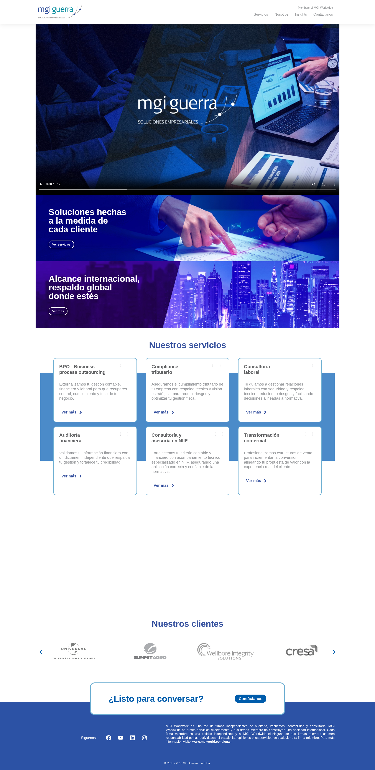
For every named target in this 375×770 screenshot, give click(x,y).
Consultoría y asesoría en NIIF (169, 437)
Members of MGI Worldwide (315, 7)
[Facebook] (108, 738)
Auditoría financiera (70, 437)
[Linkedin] (132, 738)
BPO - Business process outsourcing (82, 369)
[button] (41, 652)
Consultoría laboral (257, 369)
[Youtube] (120, 738)
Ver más (68, 412)
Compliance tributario (164, 369)
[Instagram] (144, 738)
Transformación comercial (261, 437)
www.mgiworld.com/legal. (211, 741)
